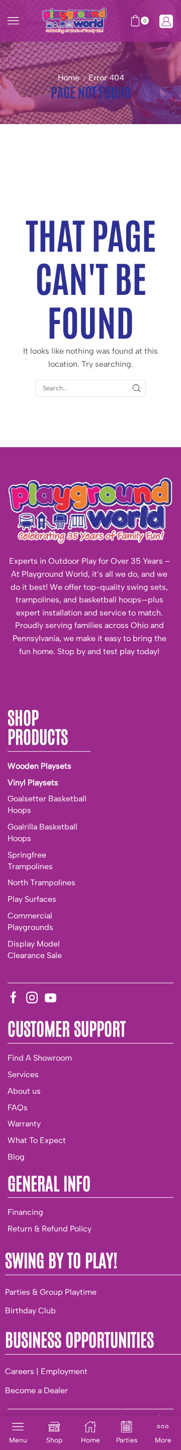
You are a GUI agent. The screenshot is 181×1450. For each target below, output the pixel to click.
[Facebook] (13, 997)
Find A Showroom (40, 1058)
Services (23, 1074)
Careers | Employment (46, 1371)
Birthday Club (30, 1310)
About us (24, 1091)
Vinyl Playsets (33, 782)
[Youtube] (50, 997)
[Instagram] (32, 997)
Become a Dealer (36, 1390)
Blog (16, 1157)
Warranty (24, 1123)
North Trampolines (41, 882)
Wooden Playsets (39, 766)
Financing (25, 1212)
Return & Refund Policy (50, 1228)
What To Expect (37, 1140)
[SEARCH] (136, 388)
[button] (13, 20)
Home (68, 77)
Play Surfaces (32, 899)
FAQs (18, 1107)
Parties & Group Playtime (51, 1292)
